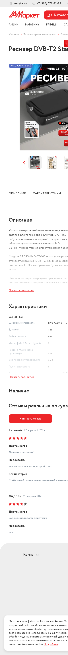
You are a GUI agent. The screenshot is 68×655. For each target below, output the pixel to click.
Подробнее (51, 644)
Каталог (14, 35)
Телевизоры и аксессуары (39, 35)
